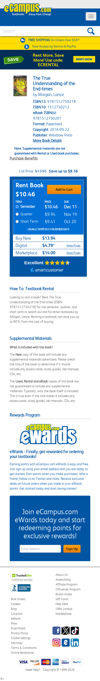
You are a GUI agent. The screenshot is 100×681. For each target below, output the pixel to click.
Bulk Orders (18, 599)
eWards (16, 618)
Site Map (16, 643)
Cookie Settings (21, 638)
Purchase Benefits (24, 158)
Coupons (17, 613)
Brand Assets (64, 594)
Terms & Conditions (24, 648)
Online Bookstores (22, 652)
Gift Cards (62, 599)
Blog (14, 609)
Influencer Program (68, 589)
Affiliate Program (67, 584)
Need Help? (32, 670)
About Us (62, 575)
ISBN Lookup (64, 609)
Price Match (18, 628)
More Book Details (47, 140)
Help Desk (62, 604)
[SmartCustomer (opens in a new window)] (47, 271)
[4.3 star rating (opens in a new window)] (57, 262)
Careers (16, 604)
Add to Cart (64, 189)
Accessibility (63, 579)
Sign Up (72, 549)
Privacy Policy (19, 633)
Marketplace (63, 613)
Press (14, 623)
